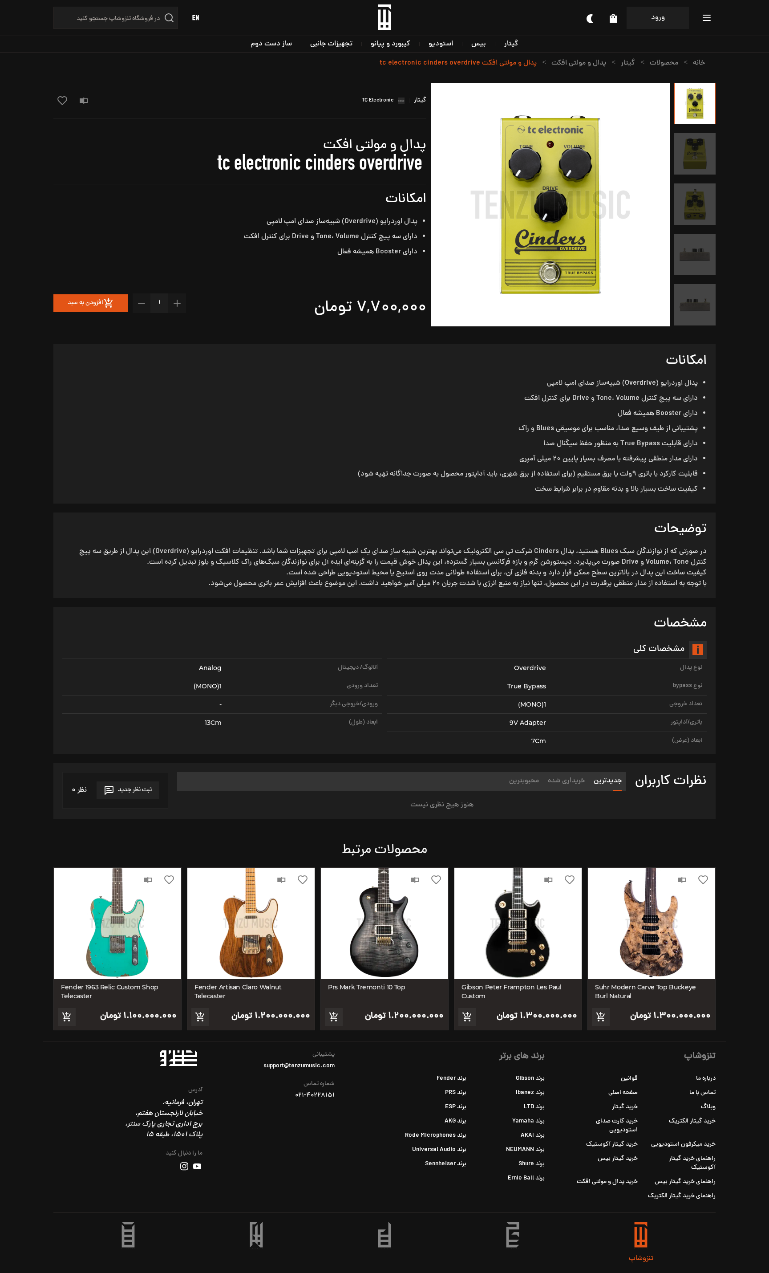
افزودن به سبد (85, 303)
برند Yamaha (528, 1121)
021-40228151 (315, 1095)
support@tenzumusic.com (299, 1066)
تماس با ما (702, 1093)
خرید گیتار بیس (618, 1158)
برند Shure (531, 1164)
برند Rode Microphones (435, 1135)
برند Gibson (530, 1078)
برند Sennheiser (445, 1164)
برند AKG (455, 1121)
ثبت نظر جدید (135, 790)
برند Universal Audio (439, 1150)
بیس (478, 44)
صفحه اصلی (623, 1093)
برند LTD (534, 1107)
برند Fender (451, 1078)
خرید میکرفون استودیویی (683, 1144)
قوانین (629, 1078)
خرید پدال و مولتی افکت (607, 1182)
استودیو (441, 44)
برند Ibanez (530, 1093)
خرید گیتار (625, 1107)
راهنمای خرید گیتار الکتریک (682, 1196)
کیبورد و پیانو (390, 44)
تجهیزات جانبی (331, 44)
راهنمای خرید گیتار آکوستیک (692, 1163)
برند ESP (455, 1107)
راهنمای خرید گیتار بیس (685, 1182)
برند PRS (455, 1093)
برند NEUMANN (525, 1150)
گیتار (511, 44)
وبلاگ (708, 1107)
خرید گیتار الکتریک (692, 1121)
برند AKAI (533, 1135)
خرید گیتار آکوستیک (612, 1144)
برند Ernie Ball (526, 1178)
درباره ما (706, 1078)
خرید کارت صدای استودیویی (617, 1126)
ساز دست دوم (271, 44)
